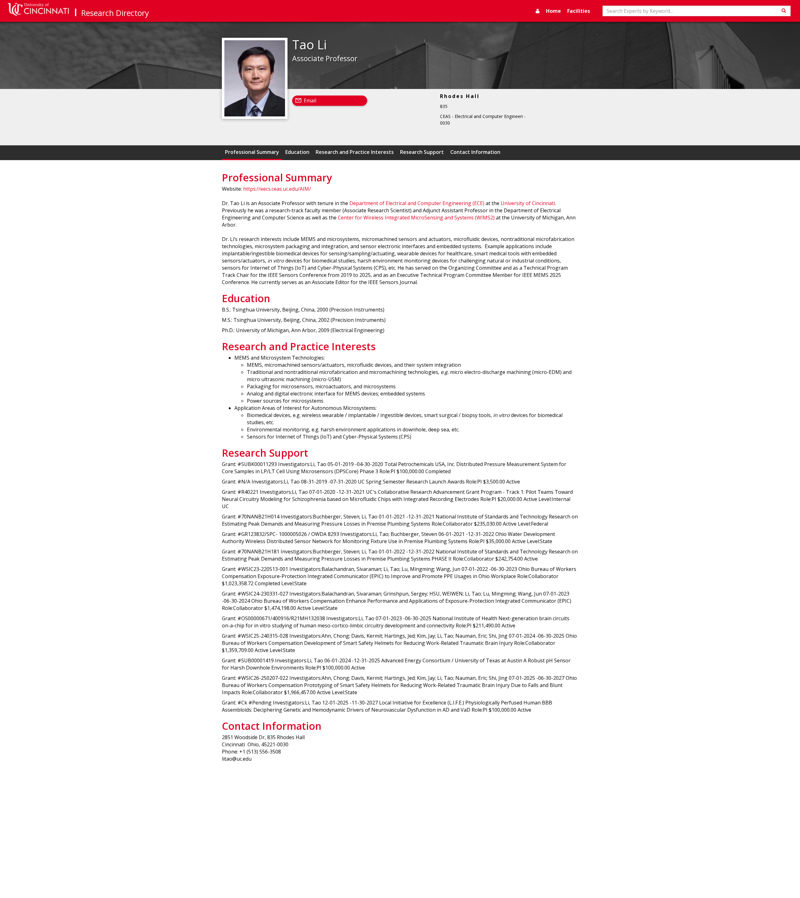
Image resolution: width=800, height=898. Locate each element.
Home (553, 10)
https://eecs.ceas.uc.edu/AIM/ (277, 188)
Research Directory (115, 12)
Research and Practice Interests (355, 152)
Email (310, 100)
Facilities (578, 10)
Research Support (422, 152)
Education (297, 152)
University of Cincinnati (528, 203)
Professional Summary (252, 152)
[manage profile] (537, 11)
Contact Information (475, 152)
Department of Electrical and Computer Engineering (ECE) (416, 203)
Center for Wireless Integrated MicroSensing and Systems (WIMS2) (416, 217)
